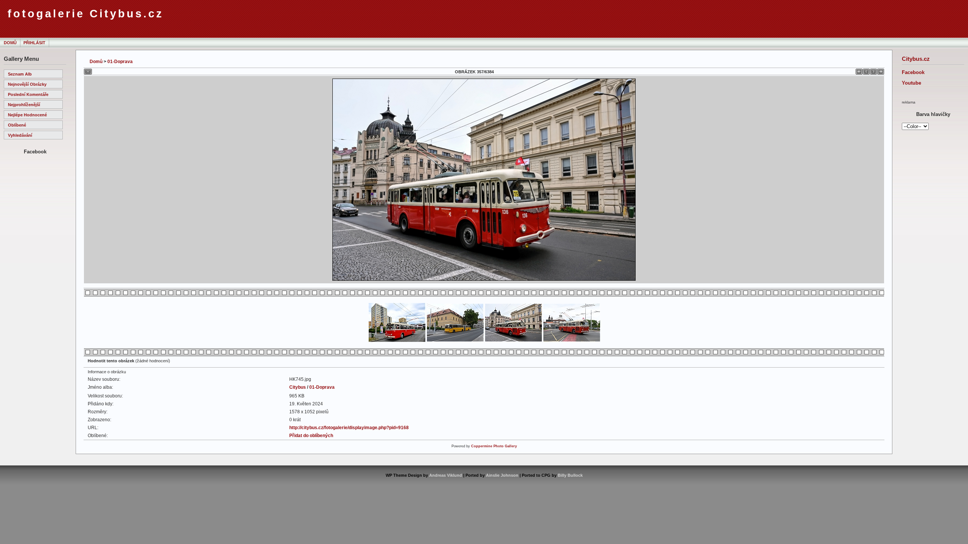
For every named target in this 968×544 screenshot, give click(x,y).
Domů (10, 42)
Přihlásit (34, 42)
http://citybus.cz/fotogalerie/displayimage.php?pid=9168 (349, 427)
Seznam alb (20, 74)
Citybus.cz (916, 59)
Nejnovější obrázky (27, 84)
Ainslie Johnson (502, 475)
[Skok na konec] (880, 70)
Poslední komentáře (28, 94)
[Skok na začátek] (859, 70)
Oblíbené (17, 125)
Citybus (297, 387)
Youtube (911, 83)
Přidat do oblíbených (311, 435)
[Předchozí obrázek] (866, 70)
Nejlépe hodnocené (27, 115)
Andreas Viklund (445, 475)
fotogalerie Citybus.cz (86, 14)
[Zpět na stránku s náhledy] (88, 70)
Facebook (913, 72)
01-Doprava (120, 61)
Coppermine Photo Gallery (494, 446)
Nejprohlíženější (24, 104)
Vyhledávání (20, 135)
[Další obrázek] (873, 70)
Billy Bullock (570, 475)
